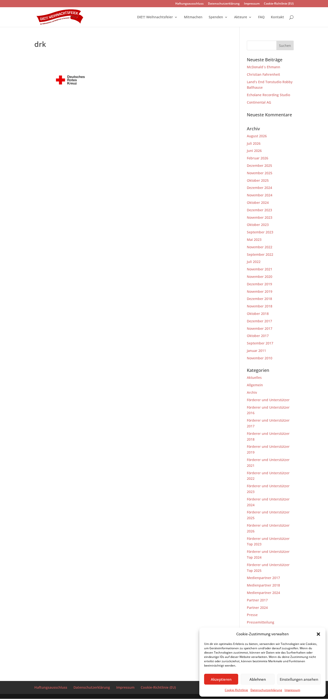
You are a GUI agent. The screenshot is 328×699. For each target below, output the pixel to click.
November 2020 (259, 276)
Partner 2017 (257, 600)
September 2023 (260, 232)
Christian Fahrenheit (263, 74)
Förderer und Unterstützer (268, 400)
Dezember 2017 (259, 321)
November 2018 (259, 306)
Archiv (252, 392)
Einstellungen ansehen (299, 679)
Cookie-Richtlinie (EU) (279, 4)
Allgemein (255, 385)
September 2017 (260, 343)
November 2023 (259, 217)
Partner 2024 (257, 607)
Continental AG (259, 102)
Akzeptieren (221, 679)
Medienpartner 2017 (263, 577)
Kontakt (277, 17)
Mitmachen (193, 17)
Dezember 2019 (259, 284)
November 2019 (259, 291)
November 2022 (259, 247)
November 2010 (259, 358)
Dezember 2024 (259, 187)
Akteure (240, 17)
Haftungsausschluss (189, 4)
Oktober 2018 (258, 313)
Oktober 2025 (258, 180)
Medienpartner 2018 (263, 585)
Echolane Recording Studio (268, 95)
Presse (252, 614)
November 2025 (259, 173)
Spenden (216, 17)
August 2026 (257, 136)
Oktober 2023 (258, 224)
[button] (318, 634)
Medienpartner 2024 (263, 592)
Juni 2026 (254, 150)
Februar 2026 (257, 158)
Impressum (292, 690)
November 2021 (259, 269)
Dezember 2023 (259, 210)
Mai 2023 (254, 239)
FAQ (261, 17)
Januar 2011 (256, 350)
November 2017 (259, 328)
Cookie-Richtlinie (236, 690)
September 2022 (260, 254)
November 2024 (259, 195)
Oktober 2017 (258, 335)
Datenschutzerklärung (266, 690)
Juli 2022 (254, 261)
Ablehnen (257, 679)
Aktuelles (254, 377)
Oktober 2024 (258, 202)
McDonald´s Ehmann (263, 67)
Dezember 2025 (259, 165)
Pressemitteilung (260, 622)
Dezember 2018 (259, 298)
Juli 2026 (254, 143)
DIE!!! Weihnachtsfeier (155, 17)
